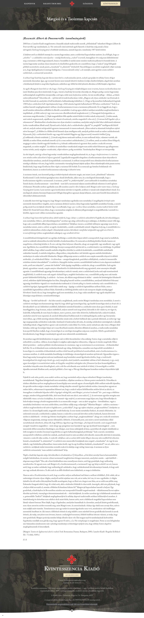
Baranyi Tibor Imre (52, 4)
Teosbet (6, 615)
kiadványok (29, 4)
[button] (110, 4)
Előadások (88, 4)
